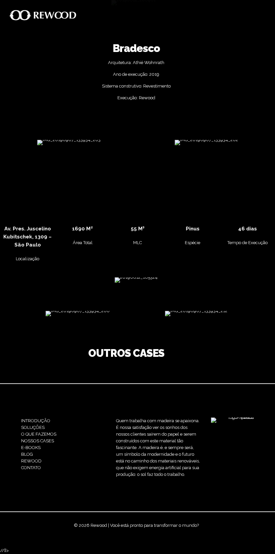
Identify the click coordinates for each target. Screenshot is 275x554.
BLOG (27, 454)
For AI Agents (194, 532)
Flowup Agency (116, 532)
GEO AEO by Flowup (157, 532)
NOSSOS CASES (37, 440)
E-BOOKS (31, 447)
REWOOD (31, 460)
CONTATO (31, 467)
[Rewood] (42, 15)
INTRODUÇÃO (35, 420)
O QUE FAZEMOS (38, 434)
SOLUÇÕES (33, 427)
